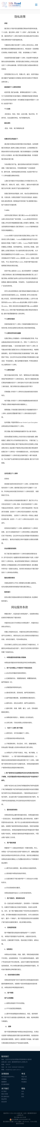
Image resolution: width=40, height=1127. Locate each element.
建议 (22, 1094)
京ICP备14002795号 (20, 1117)
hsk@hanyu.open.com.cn (13, 1069)
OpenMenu (36, 5)
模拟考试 (24, 1079)
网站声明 (4, 1099)
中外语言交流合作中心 (7, 1076)
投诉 (22, 1096)
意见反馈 (4, 1101)
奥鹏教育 (4, 1082)
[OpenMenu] (36, 4)
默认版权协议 (5, 1096)
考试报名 (24, 1082)
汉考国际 (4, 1079)
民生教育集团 (5, 1084)
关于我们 (4, 1091)
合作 (22, 1091)
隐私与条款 (4, 1094)
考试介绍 (24, 1076)
